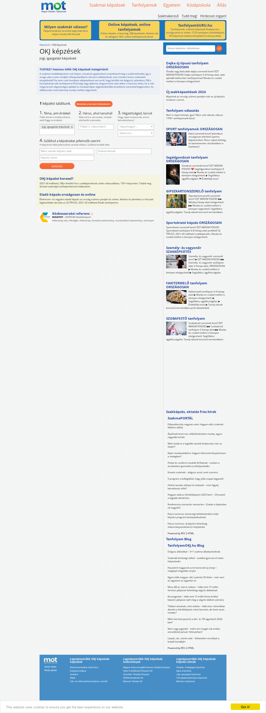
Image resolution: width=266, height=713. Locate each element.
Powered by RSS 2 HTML (181, 533)
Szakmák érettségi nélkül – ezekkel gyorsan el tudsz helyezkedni (196, 559)
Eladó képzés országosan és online (67, 194)
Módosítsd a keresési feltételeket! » (94, 104)
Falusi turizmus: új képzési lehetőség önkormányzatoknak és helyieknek (187, 525)
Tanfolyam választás (182, 110)
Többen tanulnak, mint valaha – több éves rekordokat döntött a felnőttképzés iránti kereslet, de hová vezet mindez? (196, 609)
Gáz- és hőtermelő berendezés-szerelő (88, 681)
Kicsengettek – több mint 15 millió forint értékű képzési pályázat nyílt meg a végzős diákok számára (196, 598)
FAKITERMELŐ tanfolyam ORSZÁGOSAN (186, 285)
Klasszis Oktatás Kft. (133, 681)
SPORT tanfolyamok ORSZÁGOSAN (194, 129)
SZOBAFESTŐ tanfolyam (185, 318)
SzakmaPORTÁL (180, 418)
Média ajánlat (50, 670)
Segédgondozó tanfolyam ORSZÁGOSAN (187, 159)
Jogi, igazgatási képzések (188, 674)
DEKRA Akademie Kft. (133, 678)
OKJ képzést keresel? (56, 178)
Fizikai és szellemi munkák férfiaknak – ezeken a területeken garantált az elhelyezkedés (194, 464)
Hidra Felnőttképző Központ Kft (137, 671)
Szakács (74, 674)
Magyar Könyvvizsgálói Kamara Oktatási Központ (146, 667)
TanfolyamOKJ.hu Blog (186, 545)
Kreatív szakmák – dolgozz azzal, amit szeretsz (193, 472)
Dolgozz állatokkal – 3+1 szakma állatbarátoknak (194, 551)
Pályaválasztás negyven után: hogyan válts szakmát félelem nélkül (195, 426)
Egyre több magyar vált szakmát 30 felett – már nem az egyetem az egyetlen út (196, 579)
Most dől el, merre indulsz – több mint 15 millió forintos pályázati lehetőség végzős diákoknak (193, 588)
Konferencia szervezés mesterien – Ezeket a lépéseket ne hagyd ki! (197, 506)
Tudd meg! (189, 16)
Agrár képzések (183, 671)
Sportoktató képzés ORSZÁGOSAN (194, 222)
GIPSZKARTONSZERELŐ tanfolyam (194, 191)
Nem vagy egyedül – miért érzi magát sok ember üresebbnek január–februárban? (194, 630)
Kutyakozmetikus (78, 671)
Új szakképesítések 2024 (186, 92)
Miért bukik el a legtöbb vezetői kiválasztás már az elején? (195, 445)
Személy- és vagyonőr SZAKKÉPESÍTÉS (183, 249)
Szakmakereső (168, 16)
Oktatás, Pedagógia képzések (190, 667)
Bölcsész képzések (185, 681)
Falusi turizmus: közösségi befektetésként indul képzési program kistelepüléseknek (193, 515)
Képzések (45, 44)
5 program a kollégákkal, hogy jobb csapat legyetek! (196, 478)
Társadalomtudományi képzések (191, 678)
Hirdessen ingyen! (213, 16)
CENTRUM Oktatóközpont (78, 217)
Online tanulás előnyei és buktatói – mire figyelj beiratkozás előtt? (193, 486)
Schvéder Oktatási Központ (136, 674)
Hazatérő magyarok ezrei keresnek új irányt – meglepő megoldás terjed (192, 569)
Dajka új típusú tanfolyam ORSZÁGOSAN (187, 65)
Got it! (245, 706)
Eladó (72, 678)
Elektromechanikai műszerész (84, 667)
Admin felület (50, 667)
